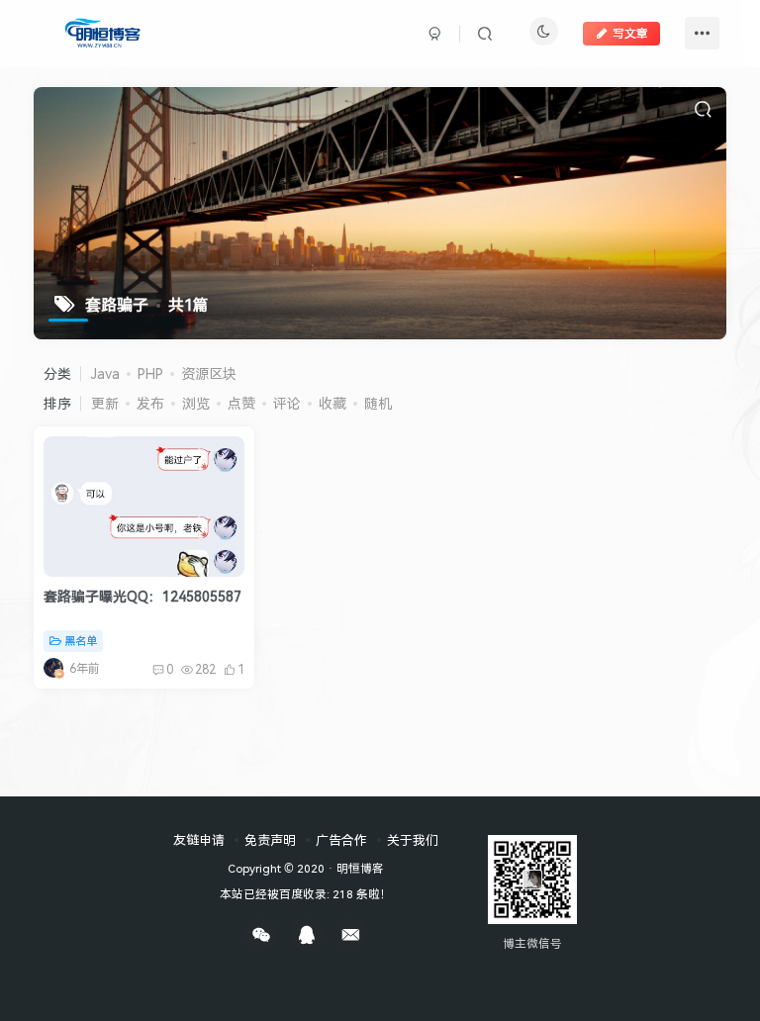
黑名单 (80, 640)
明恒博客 (360, 868)
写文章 (630, 33)
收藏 (332, 403)
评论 (287, 403)
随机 (378, 403)
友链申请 (199, 840)
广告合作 (341, 840)
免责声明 (270, 840)
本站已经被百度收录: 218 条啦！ (306, 893)
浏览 (196, 403)
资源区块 (209, 373)
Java (105, 373)
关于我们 (412, 840)
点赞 (241, 403)
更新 (105, 403)
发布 (150, 403)
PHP (150, 373)
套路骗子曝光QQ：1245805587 (142, 596)
